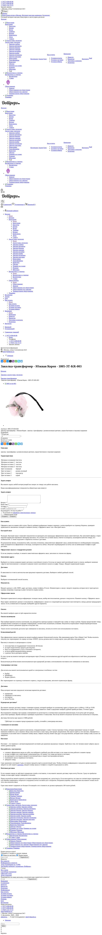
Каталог (11, 218)
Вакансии (4, 886)
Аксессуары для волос (20, 243)
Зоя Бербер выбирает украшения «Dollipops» (16, 866)
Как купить (13, 304)
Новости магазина (9, 855)
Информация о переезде (9, 863)
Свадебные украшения (8, 872)
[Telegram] (21, 361)
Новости (4, 884)
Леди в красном (6, 875)
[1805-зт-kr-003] (10, 383)
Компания (12, 314)
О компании (5, 883)
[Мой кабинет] (2, 190)
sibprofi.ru (4, 917)
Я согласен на (19, 513)
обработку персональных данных (24, 513)
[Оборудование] (17, 82)
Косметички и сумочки (20, 275)
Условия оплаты (6, 893)
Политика (4, 888)
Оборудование (18, 284)
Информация (5, 890)
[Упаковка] (17, 95)
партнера (20, 765)
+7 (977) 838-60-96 (7, 1)
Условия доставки (7, 895)
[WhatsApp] (16, 361)
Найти (3, 926)
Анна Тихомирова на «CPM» (11, 864)
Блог (2, 901)
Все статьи (4, 870)
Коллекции (4, 902)
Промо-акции (23, 855)
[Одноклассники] (5, 361)
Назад (11, 216)
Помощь (3, 899)
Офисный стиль (6, 873)
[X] (10, 361)
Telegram (10, 355)
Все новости (5, 861)
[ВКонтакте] (2, 361)
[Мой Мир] (7, 361)
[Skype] (19, 361)
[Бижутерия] (17, 23)
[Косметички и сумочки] (17, 73)
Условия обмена (6, 897)
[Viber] (13, 361)
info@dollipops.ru (8, 352)
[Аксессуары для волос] (17, 40)
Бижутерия (16, 223)
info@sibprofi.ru (31, 917)
